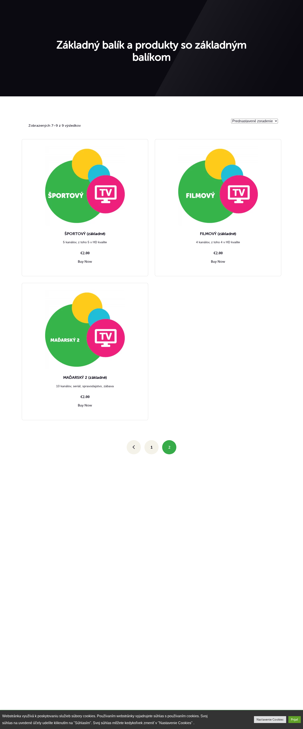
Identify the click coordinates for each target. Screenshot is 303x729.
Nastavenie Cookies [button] (270, 719)
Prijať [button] (294, 719)
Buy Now (85, 261)
